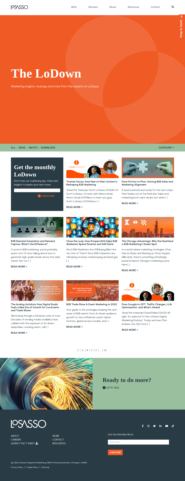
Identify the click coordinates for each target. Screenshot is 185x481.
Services (93, 6)
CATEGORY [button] (165, 147)
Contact (155, 6)
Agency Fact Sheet (23, 443)
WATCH (33, 147)
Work (74, 6)
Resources (133, 6)
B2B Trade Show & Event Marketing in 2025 (91, 304)
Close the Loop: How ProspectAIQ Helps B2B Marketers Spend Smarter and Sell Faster (91, 243)
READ (22, 147)
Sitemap (45, 467)
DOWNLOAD (48, 147)
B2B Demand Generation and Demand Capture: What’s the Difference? (33, 243)
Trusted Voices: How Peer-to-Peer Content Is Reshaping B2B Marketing (91, 183)
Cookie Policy (32, 467)
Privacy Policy (17, 467)
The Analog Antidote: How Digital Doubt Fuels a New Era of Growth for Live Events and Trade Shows (35, 307)
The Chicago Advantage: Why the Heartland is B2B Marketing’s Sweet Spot (147, 243)
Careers (16, 439)
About (112, 6)
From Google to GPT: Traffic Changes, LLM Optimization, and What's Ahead (147, 306)
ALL (13, 147)
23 (105, 350)
